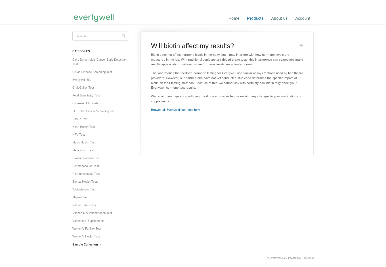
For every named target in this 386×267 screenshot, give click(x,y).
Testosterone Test (84, 189)
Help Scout (308, 257)
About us (279, 18)
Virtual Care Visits (84, 205)
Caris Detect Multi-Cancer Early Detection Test (99, 62)
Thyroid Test (80, 197)
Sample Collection (85, 244)
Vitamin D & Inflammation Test (92, 213)
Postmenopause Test (86, 173)
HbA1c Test (80, 119)
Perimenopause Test (85, 166)
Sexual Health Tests (85, 181)
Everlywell (275, 257)
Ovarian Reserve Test (86, 158)
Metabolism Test (83, 150)
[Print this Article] (301, 46)
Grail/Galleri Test (83, 87)
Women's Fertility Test (86, 228)
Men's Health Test (84, 142)
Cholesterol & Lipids (85, 103)
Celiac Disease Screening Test (92, 72)
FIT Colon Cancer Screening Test (93, 111)
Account (302, 18)
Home (234, 18)
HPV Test (78, 134)
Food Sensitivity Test (86, 95)
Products (255, 18)
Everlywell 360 (81, 79)
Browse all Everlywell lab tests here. (176, 109)
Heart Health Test (83, 126)
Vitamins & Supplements (88, 220)
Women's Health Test (86, 236)
